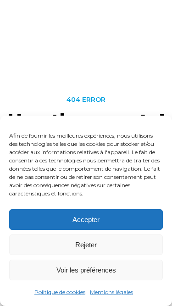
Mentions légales (111, 292)
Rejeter (86, 245)
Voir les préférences (86, 270)
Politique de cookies (59, 292)
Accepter (86, 219)
